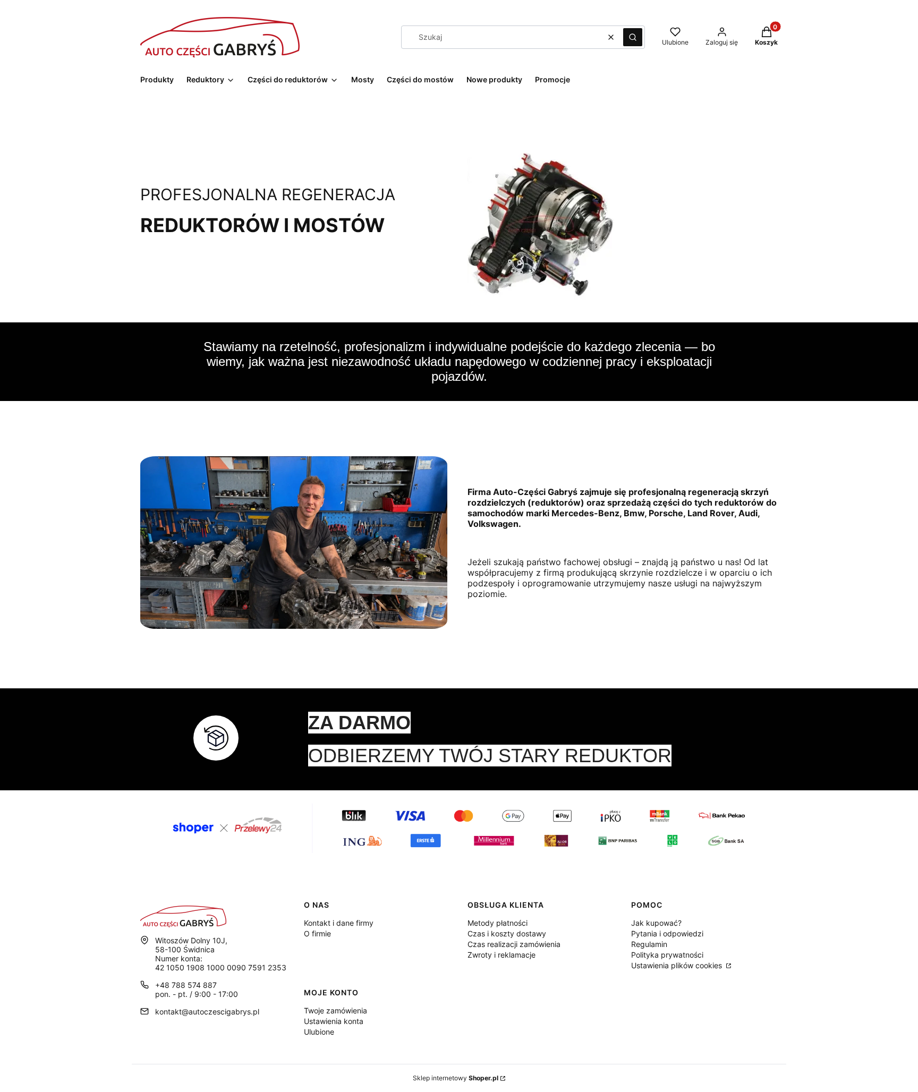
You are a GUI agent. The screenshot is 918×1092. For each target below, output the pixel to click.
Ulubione (319, 1031)
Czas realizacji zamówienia (514, 944)
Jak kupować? (656, 922)
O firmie (317, 933)
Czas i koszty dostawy (507, 933)
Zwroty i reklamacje (502, 954)
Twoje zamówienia (335, 1010)
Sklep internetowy (455, 1078)
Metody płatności (498, 922)
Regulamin (649, 944)
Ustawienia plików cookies (677, 965)
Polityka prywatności (667, 954)
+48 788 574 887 (186, 984)
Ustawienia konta (333, 1021)
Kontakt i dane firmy (338, 922)
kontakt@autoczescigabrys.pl (207, 1011)
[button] (632, 37)
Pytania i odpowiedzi (667, 933)
